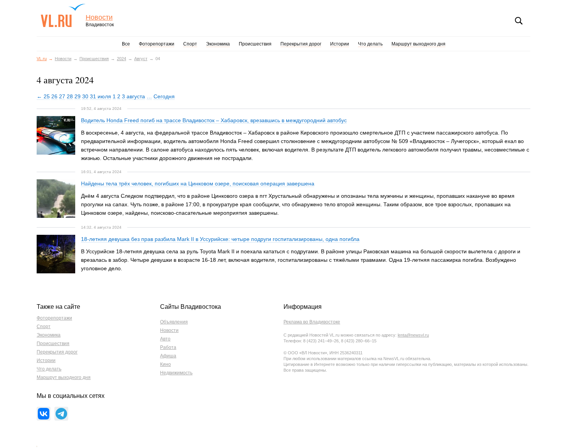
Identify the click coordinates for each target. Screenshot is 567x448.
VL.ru (63, 15)
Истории (339, 44)
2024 (121, 58)
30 (85, 96)
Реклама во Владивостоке (312, 322)
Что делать (370, 44)
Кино (165, 364)
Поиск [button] (518, 21)
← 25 (43, 96)
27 (62, 96)
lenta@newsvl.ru (413, 335)
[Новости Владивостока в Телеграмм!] (61, 414)
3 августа (133, 96)
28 (70, 96)
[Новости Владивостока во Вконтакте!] (44, 414)
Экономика (218, 44)
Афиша (168, 356)
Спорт (190, 44)
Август (140, 58)
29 (77, 96)
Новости (99, 17)
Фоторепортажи (156, 44)
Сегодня (164, 96)
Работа (168, 347)
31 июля (100, 96)
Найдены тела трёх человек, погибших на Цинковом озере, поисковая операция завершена (197, 183)
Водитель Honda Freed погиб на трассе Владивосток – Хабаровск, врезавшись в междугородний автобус (214, 120)
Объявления (174, 322)
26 (54, 96)
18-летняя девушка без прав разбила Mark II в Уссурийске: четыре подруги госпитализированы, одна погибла (220, 239)
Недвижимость (176, 373)
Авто (165, 339)
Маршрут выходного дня (419, 44)
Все (126, 44)
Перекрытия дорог (300, 44)
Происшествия (255, 44)
